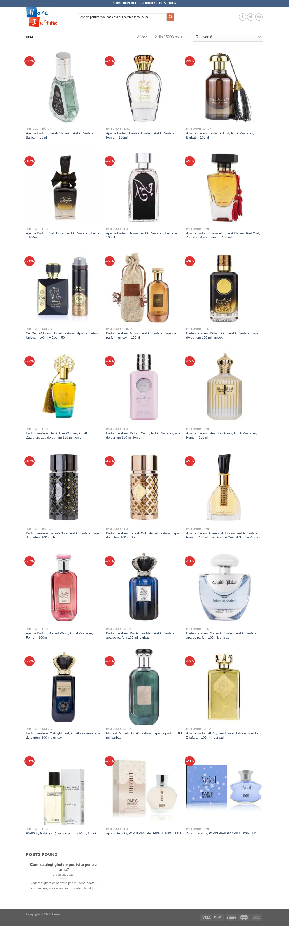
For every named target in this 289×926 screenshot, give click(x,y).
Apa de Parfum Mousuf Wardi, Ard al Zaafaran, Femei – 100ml (59, 635)
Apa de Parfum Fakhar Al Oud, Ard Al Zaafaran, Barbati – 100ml (220, 135)
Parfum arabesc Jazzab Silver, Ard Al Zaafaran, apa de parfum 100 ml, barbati (63, 535)
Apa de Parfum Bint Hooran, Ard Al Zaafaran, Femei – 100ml (63, 235)
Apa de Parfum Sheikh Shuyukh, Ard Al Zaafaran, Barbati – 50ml (61, 135)
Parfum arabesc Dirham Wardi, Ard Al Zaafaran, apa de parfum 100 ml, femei (143, 435)
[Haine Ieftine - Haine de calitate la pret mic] (48, 17)
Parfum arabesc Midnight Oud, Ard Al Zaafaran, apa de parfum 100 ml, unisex (63, 735)
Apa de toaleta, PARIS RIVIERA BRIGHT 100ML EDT (144, 833)
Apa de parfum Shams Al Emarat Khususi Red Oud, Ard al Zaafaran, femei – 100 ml (223, 235)
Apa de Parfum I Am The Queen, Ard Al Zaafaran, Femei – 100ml (221, 435)
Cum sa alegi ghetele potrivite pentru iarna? (63, 867)
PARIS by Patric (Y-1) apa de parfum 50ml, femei (61, 833)
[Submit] (170, 17)
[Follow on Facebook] (242, 17)
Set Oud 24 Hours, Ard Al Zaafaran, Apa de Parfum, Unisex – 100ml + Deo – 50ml (63, 335)
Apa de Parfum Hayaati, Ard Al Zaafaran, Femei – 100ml (141, 235)
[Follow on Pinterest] (259, 17)
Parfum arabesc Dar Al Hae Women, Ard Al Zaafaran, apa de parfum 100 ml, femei (56, 435)
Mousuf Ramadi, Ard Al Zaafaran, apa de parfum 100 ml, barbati (144, 735)
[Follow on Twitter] (250, 17)
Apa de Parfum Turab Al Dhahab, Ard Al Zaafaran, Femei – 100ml (141, 135)
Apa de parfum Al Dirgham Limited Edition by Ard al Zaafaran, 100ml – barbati (222, 735)
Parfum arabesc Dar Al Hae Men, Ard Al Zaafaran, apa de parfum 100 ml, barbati (141, 635)
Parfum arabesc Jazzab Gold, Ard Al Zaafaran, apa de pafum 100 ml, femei (142, 535)
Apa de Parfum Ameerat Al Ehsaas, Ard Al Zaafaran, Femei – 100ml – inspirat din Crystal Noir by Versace (223, 535)
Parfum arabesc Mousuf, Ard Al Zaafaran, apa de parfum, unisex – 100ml (141, 335)
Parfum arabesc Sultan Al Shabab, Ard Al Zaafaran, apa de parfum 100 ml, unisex (222, 635)
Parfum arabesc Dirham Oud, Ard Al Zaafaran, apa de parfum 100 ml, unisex (222, 335)
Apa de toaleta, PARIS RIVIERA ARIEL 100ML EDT (222, 833)
